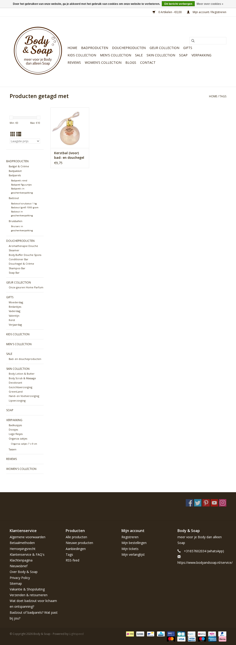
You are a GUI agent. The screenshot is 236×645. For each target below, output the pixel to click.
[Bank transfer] (140, 634)
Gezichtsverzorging (20, 387)
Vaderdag (14, 311)
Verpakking (201, 55)
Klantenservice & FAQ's (27, 554)
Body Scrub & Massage (22, 378)
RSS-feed (72, 560)
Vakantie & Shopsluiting (27, 589)
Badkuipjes (15, 425)
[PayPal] (221, 634)
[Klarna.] (221, 639)
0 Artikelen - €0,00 (170, 12)
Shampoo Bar (17, 268)
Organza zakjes (18, 438)
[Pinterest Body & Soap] (206, 502)
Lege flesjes (16, 434)
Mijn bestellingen (134, 543)
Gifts (187, 48)
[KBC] (160, 634)
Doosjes (13, 429)
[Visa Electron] (191, 639)
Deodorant (15, 382)
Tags (222, 96)
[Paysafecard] (191, 634)
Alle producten (76, 537)
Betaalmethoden (22, 543)
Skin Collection (161, 55)
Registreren (130, 537)
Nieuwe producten (79, 543)
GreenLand (16, 391)
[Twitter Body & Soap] (197, 502)
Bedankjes (15, 306)
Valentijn (14, 315)
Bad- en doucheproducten (25, 359)
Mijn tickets (130, 549)
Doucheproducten (129, 48)
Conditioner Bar (18, 259)
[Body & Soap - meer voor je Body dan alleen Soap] (38, 51)
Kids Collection (82, 55)
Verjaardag (15, 324)
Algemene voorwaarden (27, 537)
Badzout (14, 198)
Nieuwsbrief (18, 566)
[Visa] (181, 639)
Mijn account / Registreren (209, 12)
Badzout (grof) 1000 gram (24, 207)
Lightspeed (76, 634)
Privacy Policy (20, 578)
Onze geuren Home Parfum (26, 287)
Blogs (130, 62)
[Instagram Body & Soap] (222, 502)
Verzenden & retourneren (28, 595)
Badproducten (94, 48)
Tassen (12, 449)
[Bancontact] (150, 634)
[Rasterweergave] (12, 134)
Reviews (74, 62)
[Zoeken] (192, 40)
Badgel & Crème (19, 166)
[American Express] (212, 639)
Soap (183, 55)
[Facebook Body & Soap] (189, 502)
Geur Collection (164, 48)
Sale (139, 55)
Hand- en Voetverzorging (24, 396)
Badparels (15, 175)
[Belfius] (201, 634)
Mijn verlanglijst (133, 554)
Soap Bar (14, 272)
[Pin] (170, 634)
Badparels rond (19, 180)
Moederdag (16, 302)
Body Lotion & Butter (22, 373)
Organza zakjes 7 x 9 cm (24, 443)
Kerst (12, 320)
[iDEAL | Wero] (129, 634)
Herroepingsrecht (22, 549)
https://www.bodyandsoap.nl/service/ (205, 562)
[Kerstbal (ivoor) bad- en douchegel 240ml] (69, 127)
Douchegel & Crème (21, 263)
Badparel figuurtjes (21, 184)
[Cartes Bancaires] (181, 634)
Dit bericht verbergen (178, 4)
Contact (148, 62)
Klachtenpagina (21, 560)
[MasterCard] (170, 639)
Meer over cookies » (210, 4)
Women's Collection (103, 62)
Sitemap (16, 583)
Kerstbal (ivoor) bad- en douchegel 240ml (69, 155)
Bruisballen (15, 221)
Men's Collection (115, 55)
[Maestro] (201, 639)
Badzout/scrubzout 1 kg (24, 203)
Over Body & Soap (24, 572)
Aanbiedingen (76, 549)
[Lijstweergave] (18, 134)
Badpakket (15, 171)
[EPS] (211, 634)
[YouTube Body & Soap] (214, 502)
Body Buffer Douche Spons (25, 255)
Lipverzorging (17, 400)
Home (72, 48)
